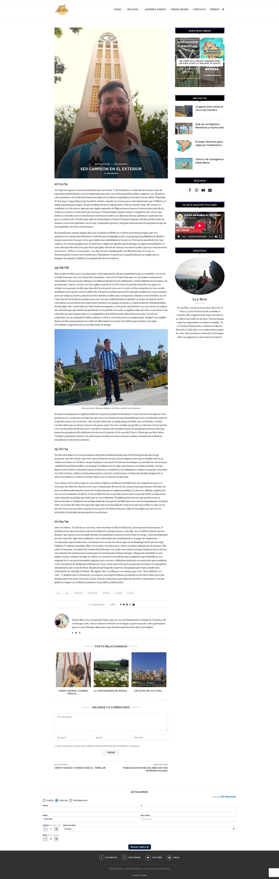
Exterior (93, 593)
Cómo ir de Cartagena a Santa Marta (209, 161)
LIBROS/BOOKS (179, 9)
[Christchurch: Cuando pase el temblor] (73, 669)
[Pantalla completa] (220, 236)
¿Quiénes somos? (155, 9)
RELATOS (132, 9)
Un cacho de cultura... (149, 691)
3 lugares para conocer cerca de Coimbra (209, 108)
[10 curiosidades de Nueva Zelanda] (111, 669)
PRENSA (214, 9)
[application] (200, 225)
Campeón (78, 593)
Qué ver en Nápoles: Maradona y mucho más (209, 126)
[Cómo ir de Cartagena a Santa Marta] (184, 163)
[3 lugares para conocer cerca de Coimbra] (184, 111)
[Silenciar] (216, 236)
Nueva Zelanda (102, 164)
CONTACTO (199, 9)
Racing (118, 593)
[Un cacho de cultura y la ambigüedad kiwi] (149, 669)
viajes (130, 593)
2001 (58, 593)
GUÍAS (117, 9)
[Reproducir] (178, 236)
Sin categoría (120, 164)
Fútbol (106, 593)
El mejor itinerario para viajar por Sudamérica (209, 143)
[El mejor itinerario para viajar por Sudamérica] (184, 146)
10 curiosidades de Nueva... (111, 691)
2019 (67, 593)
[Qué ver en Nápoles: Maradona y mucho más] (184, 128)
